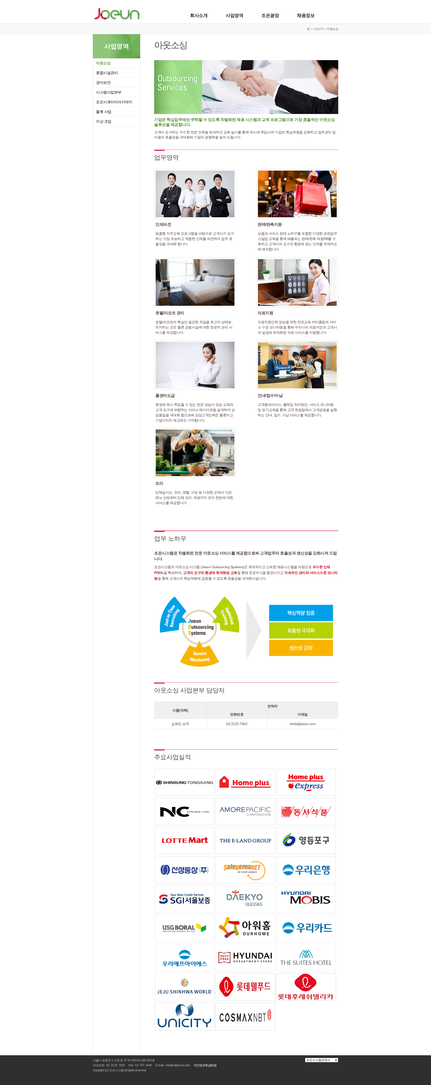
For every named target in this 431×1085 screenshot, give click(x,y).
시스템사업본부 (108, 92)
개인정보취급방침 (205, 1065)
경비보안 (103, 82)
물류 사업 (103, 111)
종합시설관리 (107, 73)
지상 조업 (103, 121)
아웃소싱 (103, 63)
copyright (98, 1070)
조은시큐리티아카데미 (114, 102)
